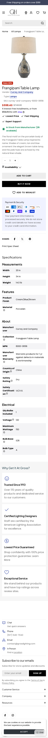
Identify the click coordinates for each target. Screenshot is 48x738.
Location (18, 652)
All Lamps (16, 31)
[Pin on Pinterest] (30, 239)
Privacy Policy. (8, 683)
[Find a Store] (26, 12)
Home (5, 31)
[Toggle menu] (3, 12)
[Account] (31, 12)
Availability (11, 167)
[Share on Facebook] (15, 239)
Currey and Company (21, 92)
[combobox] (24, 23)
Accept (24, 731)
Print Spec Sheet (10, 246)
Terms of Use (37, 680)
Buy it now (24, 183)
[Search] (42, 23)
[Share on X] (22, 239)
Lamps (13, 96)
